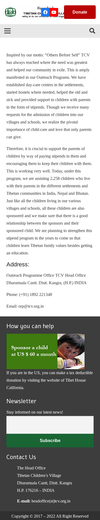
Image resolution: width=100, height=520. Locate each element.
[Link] (38, 12)
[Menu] (7, 31)
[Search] (92, 31)
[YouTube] (54, 12)
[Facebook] (45, 12)
